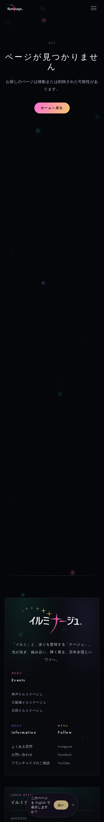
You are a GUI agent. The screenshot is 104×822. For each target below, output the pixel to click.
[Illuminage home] (14, 8)
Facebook (65, 754)
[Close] (73, 805)
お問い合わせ (22, 754)
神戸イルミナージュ (27, 694)
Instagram (65, 746)
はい (61, 805)
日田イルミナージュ (27, 710)
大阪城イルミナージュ (29, 702)
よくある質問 (22, 746)
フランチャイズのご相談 (31, 763)
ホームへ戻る (52, 108)
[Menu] (93, 8)
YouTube (64, 763)
